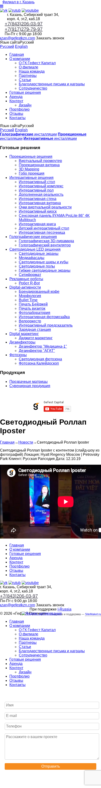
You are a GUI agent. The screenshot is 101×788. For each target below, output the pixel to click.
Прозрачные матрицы (28, 382)
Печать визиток (32, 308)
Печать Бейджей (33, 304)
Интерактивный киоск (38, 211)
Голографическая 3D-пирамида (46, 241)
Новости (25, 442)
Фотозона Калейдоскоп (39, 363)
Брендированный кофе (39, 292)
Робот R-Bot (29, 283)
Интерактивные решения (31, 178)
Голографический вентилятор (45, 245)
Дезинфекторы (22, 342)
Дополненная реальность (41, 194)
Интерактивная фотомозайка (44, 317)
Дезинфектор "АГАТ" (37, 351)
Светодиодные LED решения (35, 249)
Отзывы (16, 114)
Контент (16, 101)
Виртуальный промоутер (40, 161)
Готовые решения (25, 92)
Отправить (50, 766)
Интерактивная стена (37, 199)
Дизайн (25, 105)
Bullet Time (28, 300)
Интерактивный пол (36, 190)
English (21, 47)
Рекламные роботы (26, 279)
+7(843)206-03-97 (24, 23)
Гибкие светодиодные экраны (44, 270)
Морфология (30, 296)
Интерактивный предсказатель (46, 325)
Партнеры (28, 76)
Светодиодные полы (37, 266)
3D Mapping (29, 169)
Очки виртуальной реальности (45, 207)
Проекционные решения (30, 156)
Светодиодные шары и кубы (43, 262)
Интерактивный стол (37, 182)
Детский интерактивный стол (44, 228)
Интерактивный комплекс (41, 186)
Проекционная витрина (39, 165)
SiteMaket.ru (93, 614)
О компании (19, 59)
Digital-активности (25, 287)
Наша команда (32, 71)
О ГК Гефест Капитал (37, 63)
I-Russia (64, 609)
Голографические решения (33, 237)
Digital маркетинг (24, 334)
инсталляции (28, 134)
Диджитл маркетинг (36, 338)
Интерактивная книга (37, 224)
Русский (7, 47)
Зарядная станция (35, 330)
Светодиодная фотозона (40, 359)
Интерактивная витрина (40, 203)
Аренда (16, 97)
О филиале (28, 67)
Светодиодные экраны (38, 254)
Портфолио (19, 109)
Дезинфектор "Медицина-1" (43, 346)
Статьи (25, 80)
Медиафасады (31, 258)
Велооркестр (30, 321)
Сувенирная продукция (29, 386)
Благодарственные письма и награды (52, 84)
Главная (16, 55)
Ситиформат (30, 275)
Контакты (17, 118)
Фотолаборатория (34, 313)
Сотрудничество (33, 88)
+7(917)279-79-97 (24, 29)
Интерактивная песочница (42, 232)
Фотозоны (18, 355)
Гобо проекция (31, 173)
